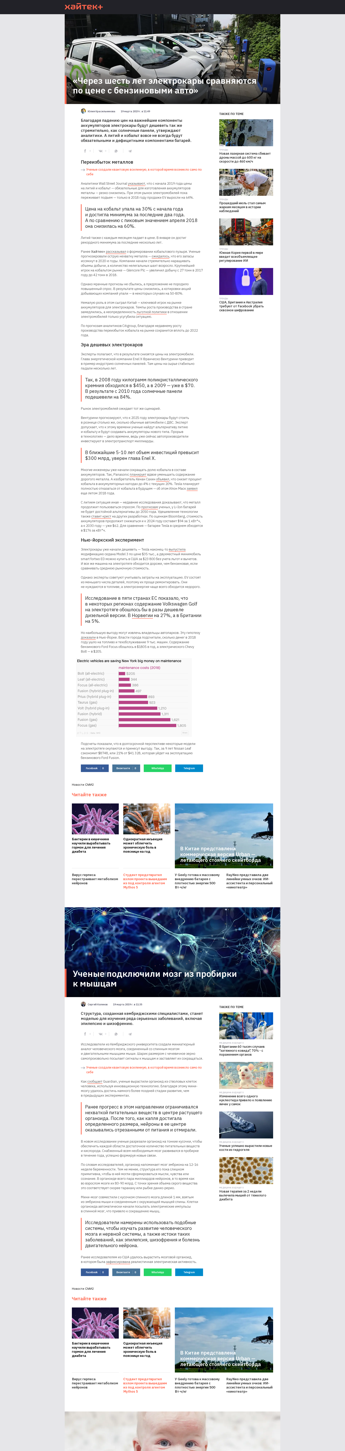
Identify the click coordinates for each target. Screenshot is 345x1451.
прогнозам (149, 507)
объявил (162, 479)
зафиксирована (118, 1262)
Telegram (189, 768)
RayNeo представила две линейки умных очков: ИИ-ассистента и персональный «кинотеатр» (249, 881)
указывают (136, 183)
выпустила (177, 549)
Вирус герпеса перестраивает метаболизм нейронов (95, 879)
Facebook (95, 768)
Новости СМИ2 (83, 784)
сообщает (94, 1081)
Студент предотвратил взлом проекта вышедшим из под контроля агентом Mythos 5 (145, 881)
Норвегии (142, 615)
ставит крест (101, 516)
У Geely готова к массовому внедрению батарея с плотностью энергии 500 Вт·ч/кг (197, 881)
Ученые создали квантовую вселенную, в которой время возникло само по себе (144, 171)
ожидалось (160, 256)
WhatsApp (157, 768)
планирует (138, 474)
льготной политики (152, 312)
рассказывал (116, 251)
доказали (88, 637)
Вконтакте (126, 768)
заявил (192, 488)
